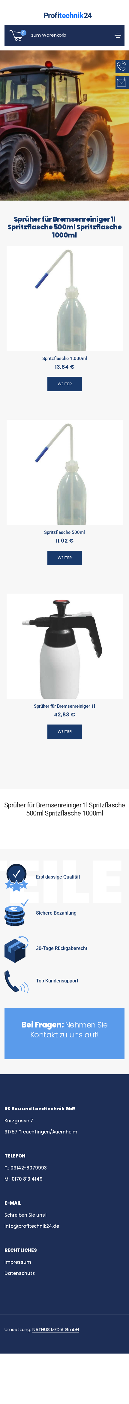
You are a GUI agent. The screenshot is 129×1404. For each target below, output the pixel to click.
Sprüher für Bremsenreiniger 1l (64, 706)
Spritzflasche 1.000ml (64, 358)
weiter (65, 384)
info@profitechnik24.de (31, 1226)
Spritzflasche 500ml (64, 532)
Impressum (17, 1262)
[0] (16, 40)
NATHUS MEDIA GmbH (55, 1329)
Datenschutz (20, 1273)
